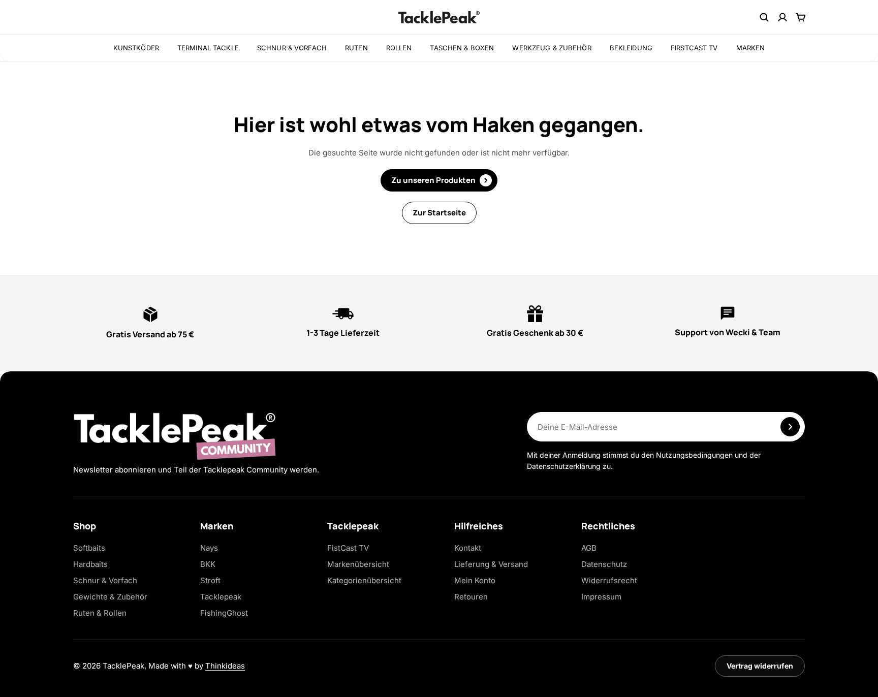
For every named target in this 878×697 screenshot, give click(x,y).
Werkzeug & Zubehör (551, 48)
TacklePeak (123, 666)
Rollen (399, 48)
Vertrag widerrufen (760, 665)
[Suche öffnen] (764, 17)
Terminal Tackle (208, 48)
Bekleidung (631, 48)
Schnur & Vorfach (292, 48)
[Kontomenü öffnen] (782, 17)
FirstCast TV (694, 48)
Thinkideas (225, 666)
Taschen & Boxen (462, 48)
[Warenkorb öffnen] (801, 17)
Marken (750, 48)
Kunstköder (136, 48)
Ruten (356, 48)
